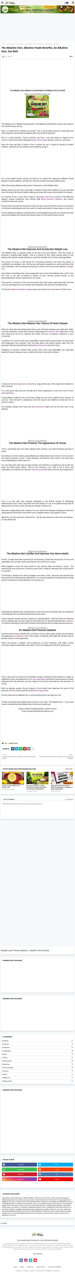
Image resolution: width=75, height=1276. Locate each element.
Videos (38, 1074)
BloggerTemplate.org (52, 1271)
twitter (57, 1164)
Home (3, 44)
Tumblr (19, 1184)
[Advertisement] (37, 27)
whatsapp (21, 1169)
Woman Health (38, 1081)
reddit (57, 1169)
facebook (21, 1164)
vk (57, 1174)
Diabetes (38, 1041)
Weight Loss (38, 1077)
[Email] (28, 748)
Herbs (38, 1054)
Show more (69, 769)
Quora (56, 1184)
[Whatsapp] (20, 748)
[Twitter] (16, 748)
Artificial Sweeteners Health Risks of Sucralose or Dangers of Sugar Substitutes (61, 787)
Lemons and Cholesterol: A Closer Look (11, 786)
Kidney (38, 1057)
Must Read (38, 1064)
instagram (21, 1179)
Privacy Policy (40, 1267)
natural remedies (38, 1067)
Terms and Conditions (55, 1267)
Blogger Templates (29, 1271)
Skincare (38, 1071)
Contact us (30, 1267)
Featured (38, 1044)
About (22, 1267)
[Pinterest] (24, 748)
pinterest (21, 1174)
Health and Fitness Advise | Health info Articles (25, 950)
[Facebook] (12, 748)
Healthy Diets (10, 44)
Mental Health (38, 1061)
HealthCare (38, 1047)
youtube (56, 1179)
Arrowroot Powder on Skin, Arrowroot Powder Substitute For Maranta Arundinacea (36, 787)
